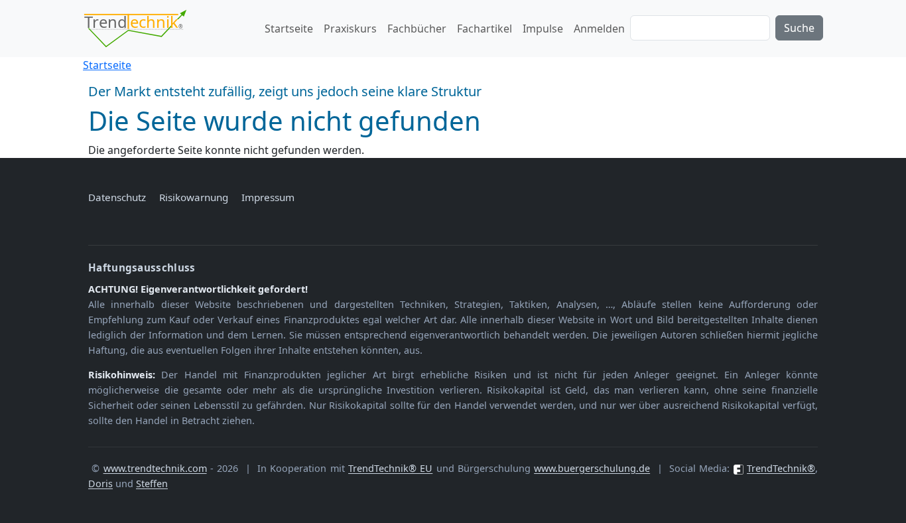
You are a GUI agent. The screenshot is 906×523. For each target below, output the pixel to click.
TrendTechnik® (781, 468)
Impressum (267, 197)
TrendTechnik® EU (390, 468)
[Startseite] (140, 28)
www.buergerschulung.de (592, 468)
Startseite (289, 28)
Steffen (152, 483)
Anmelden (599, 28)
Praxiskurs (350, 28)
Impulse (543, 28)
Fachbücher (416, 28)
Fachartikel (484, 28)
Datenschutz (117, 197)
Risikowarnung (193, 197)
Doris (100, 483)
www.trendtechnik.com (155, 468)
